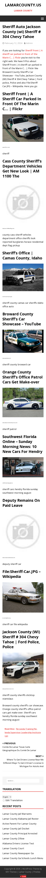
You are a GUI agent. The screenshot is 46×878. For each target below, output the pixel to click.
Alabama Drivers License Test (18, 843)
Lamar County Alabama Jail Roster (20, 818)
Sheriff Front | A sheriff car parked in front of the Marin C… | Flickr (22, 54)
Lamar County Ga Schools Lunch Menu (22, 858)
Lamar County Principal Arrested (19, 833)
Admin (29, 43)
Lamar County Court (13, 848)
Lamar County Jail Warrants (17, 813)
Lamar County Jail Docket (15, 828)
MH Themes (11, 871)
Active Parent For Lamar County (19, 823)
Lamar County (25, 871)
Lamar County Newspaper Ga (18, 853)
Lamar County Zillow (13, 838)
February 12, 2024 (13, 43)
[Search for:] (23, 781)
